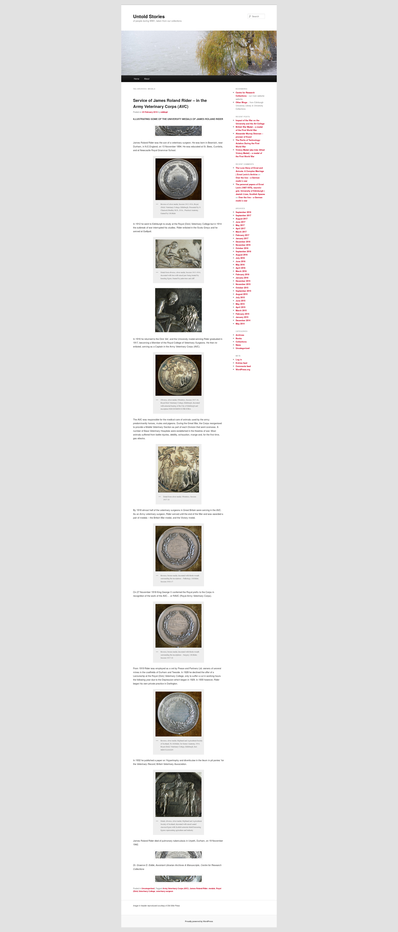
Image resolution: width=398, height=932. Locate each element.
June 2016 (240, 261)
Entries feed (241, 362)
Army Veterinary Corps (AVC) (176, 888)
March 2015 (241, 310)
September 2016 (243, 251)
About (146, 78)
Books (239, 338)
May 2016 (240, 264)
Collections (241, 341)
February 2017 (242, 235)
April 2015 (240, 307)
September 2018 (243, 212)
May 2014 (240, 323)
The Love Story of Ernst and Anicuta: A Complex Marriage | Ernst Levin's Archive (250, 171)
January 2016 (242, 277)
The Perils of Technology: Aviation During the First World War (248, 143)
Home (136, 78)
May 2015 (240, 303)
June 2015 (240, 300)
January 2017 (242, 238)
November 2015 (243, 284)
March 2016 (241, 271)
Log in (239, 359)
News (238, 344)
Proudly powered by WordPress (199, 921)
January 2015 (242, 317)
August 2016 (242, 254)
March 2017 (241, 231)
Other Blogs (241, 102)
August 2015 (242, 294)
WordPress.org (243, 369)
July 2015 (240, 297)
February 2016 (242, 274)
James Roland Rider (199, 888)
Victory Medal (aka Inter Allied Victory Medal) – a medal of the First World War (250, 153)
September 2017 (243, 215)
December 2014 (243, 320)
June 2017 (240, 221)
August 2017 (242, 218)
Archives (240, 334)
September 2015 (243, 290)
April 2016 (240, 267)
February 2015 (242, 313)
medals (212, 888)
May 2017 (240, 225)
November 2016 (243, 244)
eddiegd (164, 112)
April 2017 (240, 228)
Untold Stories (149, 16)
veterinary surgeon (164, 891)
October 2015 (242, 287)
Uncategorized (147, 888)
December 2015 (243, 280)
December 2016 (243, 241)
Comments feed (243, 366)
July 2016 (240, 257)
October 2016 (242, 248)
